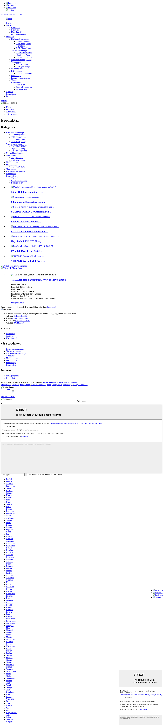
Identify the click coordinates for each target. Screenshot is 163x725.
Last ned (9, 96)
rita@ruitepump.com (20, 318)
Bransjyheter (11, 378)
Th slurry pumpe (23, 41)
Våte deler (20, 85)
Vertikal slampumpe (19, 50)
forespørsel (15, 303)
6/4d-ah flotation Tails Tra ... (26, 221)
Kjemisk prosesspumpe (20, 78)
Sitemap (61, 382)
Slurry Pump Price (54, 385)
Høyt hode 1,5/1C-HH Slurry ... (27, 241)
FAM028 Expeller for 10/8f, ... (27, 251)
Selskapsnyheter (12, 376)
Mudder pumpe (17, 69)
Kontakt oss (11, 94)
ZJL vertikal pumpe (24, 57)
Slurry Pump (25, 385)
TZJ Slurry (20, 46)
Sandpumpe (67, 385)
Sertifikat (14, 30)
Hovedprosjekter (18, 32)
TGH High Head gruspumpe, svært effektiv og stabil (38, 279)
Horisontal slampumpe (20, 39)
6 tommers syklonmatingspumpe (28, 202)
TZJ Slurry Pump (18, 139)
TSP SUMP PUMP (24, 53)
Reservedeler (16, 82)
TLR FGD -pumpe (24, 73)
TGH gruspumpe (23, 66)
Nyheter (9, 92)
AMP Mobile (71, 382)
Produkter (10, 37)
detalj (22, 303)
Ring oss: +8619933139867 (12, 14)
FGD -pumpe (16, 71)
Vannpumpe (16, 80)
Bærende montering (24, 87)
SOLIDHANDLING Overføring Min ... (31, 211)
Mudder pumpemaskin (10, 385)
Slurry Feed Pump (80, 385)
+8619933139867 (20, 316)
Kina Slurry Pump (38, 385)
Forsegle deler (22, 89)
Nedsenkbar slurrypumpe (21, 59)
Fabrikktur (15, 27)
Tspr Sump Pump (23, 55)
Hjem (8, 23)
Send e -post (6, 389)
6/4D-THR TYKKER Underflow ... (29, 231)
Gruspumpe (16, 62)
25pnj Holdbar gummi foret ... (27, 192)
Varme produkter (49, 382)
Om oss (9, 25)
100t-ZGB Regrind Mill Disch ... (28, 261)
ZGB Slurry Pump (23, 48)
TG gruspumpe (22, 64)
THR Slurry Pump (23, 43)
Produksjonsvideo (18, 34)
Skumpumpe (16, 76)
